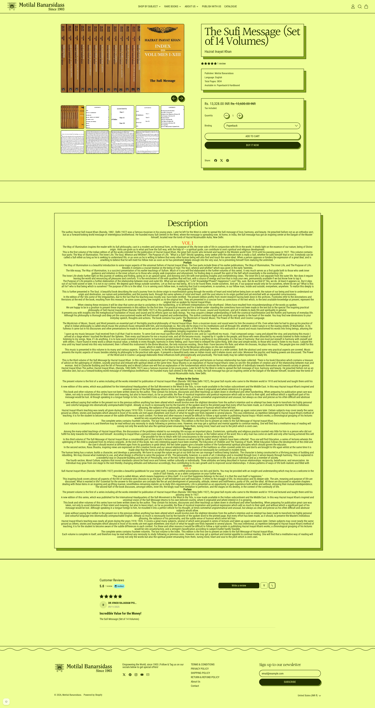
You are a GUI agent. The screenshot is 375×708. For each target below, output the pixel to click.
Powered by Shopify (93, 694)
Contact (195, 685)
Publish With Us (211, 6)
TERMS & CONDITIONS (202, 664)
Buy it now (252, 145)
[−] (226, 115)
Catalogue (230, 6)
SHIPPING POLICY (200, 672)
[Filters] (264, 585)
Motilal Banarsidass (71, 694)
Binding (208, 126)
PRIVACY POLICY (200, 668)
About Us (195, 681)
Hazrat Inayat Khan (218, 52)
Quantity (209, 115)
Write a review (239, 585)
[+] (239, 115)
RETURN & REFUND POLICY (205, 677)
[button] (359, 6)
